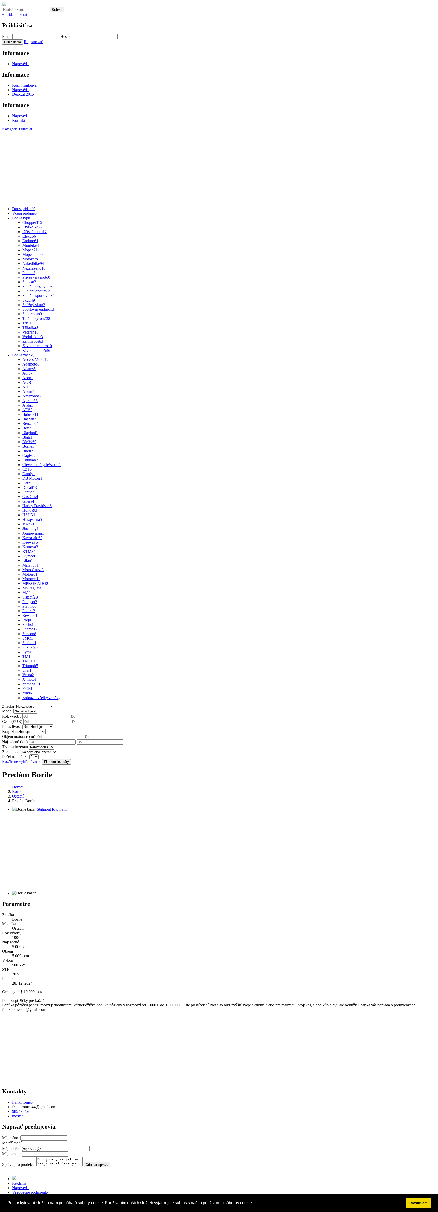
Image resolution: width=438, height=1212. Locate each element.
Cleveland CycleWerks (41, 464)
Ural (26, 670)
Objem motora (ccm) (18, 736)
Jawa (28, 524)
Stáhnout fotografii (52, 809)
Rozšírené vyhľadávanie (21, 761)
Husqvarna (32, 519)
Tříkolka (30, 327)
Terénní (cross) (36, 318)
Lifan (27, 560)
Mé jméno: (11, 1138)
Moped (30, 250)
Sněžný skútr (33, 305)
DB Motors (32, 478)
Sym (27, 652)
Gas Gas (30, 496)
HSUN (29, 515)
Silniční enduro (36, 291)
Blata (27, 437)
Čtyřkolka (32, 227)
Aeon (27, 378)
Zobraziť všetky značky (41, 697)
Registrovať (33, 42)
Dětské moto (34, 231)
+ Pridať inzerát (14, 14)
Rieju (27, 620)
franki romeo (22, 1102)
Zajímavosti (32, 341)
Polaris (28, 611)
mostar (17, 1116)
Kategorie (10, 129)
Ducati (29, 487)
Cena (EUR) (12, 721)
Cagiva (29, 455)
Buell (27, 451)
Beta (27, 428)
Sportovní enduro (38, 309)
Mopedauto (32, 254)
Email (6, 36)
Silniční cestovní (37, 286)
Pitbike (28, 273)
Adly (27, 373)
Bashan (29, 419)
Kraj (5, 731)
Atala (27, 405)
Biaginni (30, 432)
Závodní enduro (37, 346)
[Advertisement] (154, 167)
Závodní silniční (36, 350)
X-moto (29, 679)
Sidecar (29, 282)
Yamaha (31, 684)
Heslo (65, 36)
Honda (29, 510)
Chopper (32, 222)
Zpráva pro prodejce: (19, 1164)
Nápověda (20, 64)
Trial (27, 323)
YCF (27, 688)
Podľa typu (21, 218)
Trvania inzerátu (15, 747)
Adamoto (30, 364)
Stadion (29, 643)
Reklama (19, 1183)
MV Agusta (32, 588)
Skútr (28, 300)
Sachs (28, 624)
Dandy (28, 474)
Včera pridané (24, 213)
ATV (27, 410)
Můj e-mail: (11, 1154)
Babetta (30, 414)
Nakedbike (33, 263)
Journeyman (33, 533)
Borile (28, 446)
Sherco (30, 629)
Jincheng (30, 528)
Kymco (29, 556)
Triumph (30, 665)
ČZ (27, 469)
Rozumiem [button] (418, 1203)
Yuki (27, 693)
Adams (29, 369)
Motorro (30, 574)
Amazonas (31, 396)
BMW (29, 442)
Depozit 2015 (23, 94)
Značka (8, 706)
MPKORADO (35, 583)
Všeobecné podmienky (30, 1192)
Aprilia (30, 401)
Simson (29, 634)
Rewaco (30, 615)
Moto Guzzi (33, 570)
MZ (26, 592)
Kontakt (18, 120)
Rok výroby (11, 716)
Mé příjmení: (13, 1143)
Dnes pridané (23, 209)
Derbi (27, 483)
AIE (26, 387)
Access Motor (35, 359)
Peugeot (29, 602)
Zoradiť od (11, 752)
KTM (28, 551)
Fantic (28, 492)
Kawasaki (32, 538)
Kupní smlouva (24, 85)
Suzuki (30, 647)
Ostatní (30, 597)
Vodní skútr (32, 337)
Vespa (28, 675)
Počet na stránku (15, 756)
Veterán (30, 332)
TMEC (29, 661)
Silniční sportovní (38, 295)
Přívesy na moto (36, 277)
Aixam (28, 391)
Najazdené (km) (15, 742)
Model (7, 711)
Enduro (30, 241)
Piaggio (29, 606)
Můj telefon (22, 1148)
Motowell (31, 579)
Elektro (29, 236)
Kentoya (30, 547)
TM (26, 656)
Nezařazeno (33, 268)
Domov (18, 787)
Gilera (28, 501)
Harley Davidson (37, 506)
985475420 (21, 1111)
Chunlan (30, 460)
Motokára (31, 259)
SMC (27, 638)
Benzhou (30, 423)
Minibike (30, 245)
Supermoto (32, 314)
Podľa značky (23, 355)
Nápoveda (20, 116)
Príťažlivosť (11, 726)
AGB (27, 382)
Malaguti (30, 565)
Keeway (30, 542)
